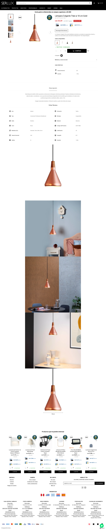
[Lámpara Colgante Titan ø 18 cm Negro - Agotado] (67, 42)
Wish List (53, 485)
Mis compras (53, 481)
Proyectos (15, 8)
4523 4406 (93, 508)
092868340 (29, 508)
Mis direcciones (53, 483)
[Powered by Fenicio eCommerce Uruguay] (102, 528)
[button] (90, 3)
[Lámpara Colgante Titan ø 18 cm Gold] (57, 42)
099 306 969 (64, 508)
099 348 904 (47, 508)
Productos (6, 8)
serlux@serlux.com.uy (10, 512)
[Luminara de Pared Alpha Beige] (30, 442)
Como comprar (32, 479)
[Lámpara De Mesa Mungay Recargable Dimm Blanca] (61, 442)
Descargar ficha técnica (61, 30)
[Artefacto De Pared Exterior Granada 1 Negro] (45, 442)
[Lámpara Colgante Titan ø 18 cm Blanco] (62, 42)
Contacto (42, 8)
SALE (61, 8)
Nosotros (23, 8)
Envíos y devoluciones (32, 483)
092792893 (15, 508)
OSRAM (55, 8)
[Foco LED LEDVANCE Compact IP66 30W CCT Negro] (76, 442)
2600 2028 (10, 508)
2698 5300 (58, 508)
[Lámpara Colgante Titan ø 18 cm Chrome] (72, 42)
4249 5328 (76, 508)
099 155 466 (98, 508)
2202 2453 (41, 508)
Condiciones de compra (32, 481)
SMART (49, 8)
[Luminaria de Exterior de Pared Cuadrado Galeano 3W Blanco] (15, 442)
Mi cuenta (53, 479)
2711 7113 (24, 508)
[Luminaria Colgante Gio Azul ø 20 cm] (91, 442)
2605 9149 (4, 508)
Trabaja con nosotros (11, 485)
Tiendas (12, 483)
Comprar (78, 51)
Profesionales (33, 8)
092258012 (81, 508)
